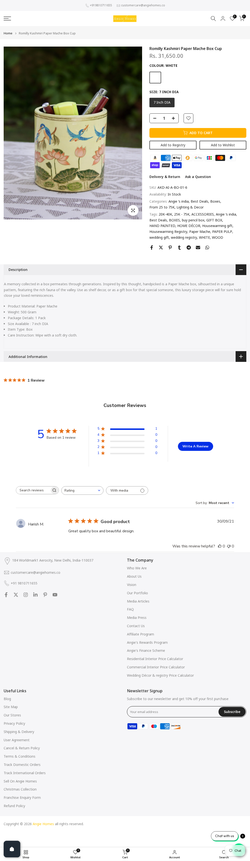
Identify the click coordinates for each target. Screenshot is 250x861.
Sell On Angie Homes (20, 781)
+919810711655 (101, 5)
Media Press (136, 617)
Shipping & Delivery (19, 731)
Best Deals (199, 201)
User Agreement (17, 740)
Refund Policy (14, 805)
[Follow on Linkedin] (35, 594)
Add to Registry (173, 145)
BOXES (174, 220)
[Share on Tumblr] (179, 247)
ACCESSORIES (202, 214)
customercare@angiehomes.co (143, 5)
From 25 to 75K (162, 207)
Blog (7, 698)
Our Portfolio (137, 593)
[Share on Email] (198, 247)
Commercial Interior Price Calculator (156, 667)
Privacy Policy (14, 723)
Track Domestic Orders (22, 764)
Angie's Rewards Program (147, 642)
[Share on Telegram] (189, 247)
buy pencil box (193, 220)
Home (8, 33)
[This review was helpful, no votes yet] (219, 546)
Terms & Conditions (19, 756)
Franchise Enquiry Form (22, 797)
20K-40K (165, 214)
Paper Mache (199, 231)
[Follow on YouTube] (54, 594)
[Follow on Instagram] (25, 594)
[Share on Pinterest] (170, 247)
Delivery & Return (164, 176)
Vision (131, 584)
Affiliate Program (140, 634)
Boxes (215, 201)
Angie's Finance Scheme (146, 650)
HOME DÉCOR (188, 225)
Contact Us (136, 625)
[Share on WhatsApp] (207, 247)
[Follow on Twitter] (15, 594)
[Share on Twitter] (161, 247)
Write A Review (195, 446)
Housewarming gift (217, 225)
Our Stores (12, 715)
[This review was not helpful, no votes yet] (228, 546)
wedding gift (159, 237)
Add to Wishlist (223, 145)
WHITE (204, 237)
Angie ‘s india (178, 201)
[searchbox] (33, 490)
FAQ (130, 609)
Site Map (11, 706)
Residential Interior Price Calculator (155, 658)
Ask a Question (198, 176)
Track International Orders (25, 773)
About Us (134, 576)
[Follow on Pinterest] (45, 594)
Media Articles (138, 601)
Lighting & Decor (190, 207)
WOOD (217, 237)
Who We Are (137, 568)
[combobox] (82, 490)
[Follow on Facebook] (6, 594)
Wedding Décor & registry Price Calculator (160, 675)
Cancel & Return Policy (22, 748)
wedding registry (184, 237)
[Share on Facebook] (151, 247)
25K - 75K (181, 214)
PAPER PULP (222, 231)
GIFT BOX (214, 220)
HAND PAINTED (162, 225)
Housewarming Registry (168, 231)
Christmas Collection (20, 789)
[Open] (12, 849)
